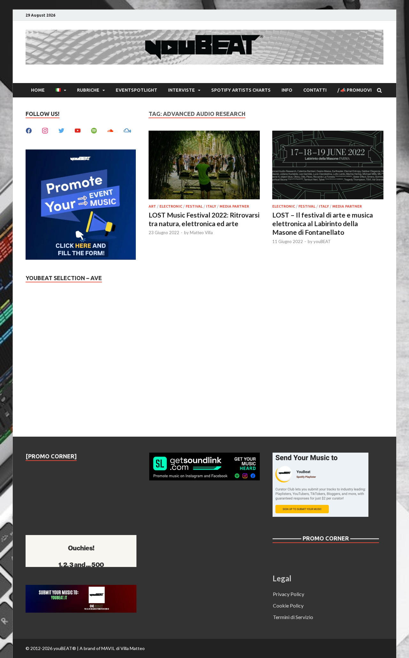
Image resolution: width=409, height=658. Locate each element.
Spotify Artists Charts (241, 90)
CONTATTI (315, 90)
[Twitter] (61, 130)
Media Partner (234, 206)
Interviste (181, 90)
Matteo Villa (201, 232)
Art (152, 206)
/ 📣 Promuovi (354, 90)
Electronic (170, 206)
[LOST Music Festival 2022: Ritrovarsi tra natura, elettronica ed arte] (204, 166)
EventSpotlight (136, 90)
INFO (287, 90)
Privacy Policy (288, 594)
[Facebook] (29, 130)
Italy (211, 206)
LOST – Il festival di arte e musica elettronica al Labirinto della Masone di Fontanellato (322, 223)
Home (38, 90)
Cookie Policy (288, 605)
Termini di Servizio (293, 617)
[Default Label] (77, 130)
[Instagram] (45, 130)
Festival (194, 206)
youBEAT (322, 241)
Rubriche (88, 90)
